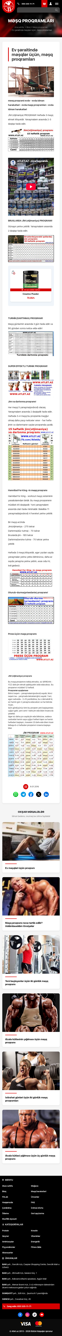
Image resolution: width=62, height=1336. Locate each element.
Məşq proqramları (40, 27)
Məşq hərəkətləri (38, 1191)
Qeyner (5, 1236)
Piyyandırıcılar (8, 1247)
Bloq (28, 27)
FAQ (33, 1202)
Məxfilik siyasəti (9, 1219)
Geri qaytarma (37, 1213)
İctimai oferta (37, 1208)
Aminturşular (8, 1241)
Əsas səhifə (7, 1186)
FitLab (5, 1197)
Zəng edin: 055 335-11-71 (18, 1306)
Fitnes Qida (36, 1247)
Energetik (35, 1241)
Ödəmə (5, 1213)
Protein (5, 1230)
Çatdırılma (7, 1208)
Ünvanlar (35, 1197)
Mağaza (34, 1186)
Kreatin (34, 1230)
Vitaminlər (35, 1236)
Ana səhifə (19, 27)
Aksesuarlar (7, 1252)
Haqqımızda (7, 1202)
